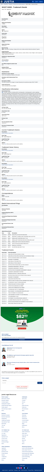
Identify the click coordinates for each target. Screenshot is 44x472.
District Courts (4, 440)
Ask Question (22, 339)
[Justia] (9, 2)
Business (4, 413)
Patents (3, 455)
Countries (4, 458)
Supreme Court (5, 436)
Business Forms (5, 451)
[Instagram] (21, 468)
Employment (4, 418)
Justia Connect (5, 470)
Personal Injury (25, 408)
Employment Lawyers (6, 403)
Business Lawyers (5, 400)
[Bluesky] (24, 468)
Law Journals (24, 422)
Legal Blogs (4, 449)
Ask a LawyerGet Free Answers (6, 334)
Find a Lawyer (5, 378)
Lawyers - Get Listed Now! (22, 386)
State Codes (24, 433)
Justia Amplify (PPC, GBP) (27, 455)
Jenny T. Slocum (5, 61)
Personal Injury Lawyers (6, 408)
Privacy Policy (31, 470)
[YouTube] (18, 468)
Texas (23, 441)
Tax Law (3, 425)
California (24, 436)
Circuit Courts (4, 438)
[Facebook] (19, 468)
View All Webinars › (22, 368)
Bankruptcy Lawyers (6, 398)
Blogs (23, 423)
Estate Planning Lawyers (6, 405)
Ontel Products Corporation (7, 133)
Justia (2, 4)
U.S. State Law (25, 430)
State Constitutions (26, 431)
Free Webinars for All (7, 345)
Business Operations (6, 416)
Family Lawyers (5, 407)
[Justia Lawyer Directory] (27, 468)
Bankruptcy (24, 398)
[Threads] (22, 468)
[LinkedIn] (16, 468)
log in (5, 144)
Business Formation (6, 415)
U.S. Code (3, 433)
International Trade (6, 422)
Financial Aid (24, 418)
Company (16, 470)
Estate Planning (25, 405)
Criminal (23, 400)
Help (19, 470)
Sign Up (41, 1)
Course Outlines (25, 420)
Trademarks (6, 4)
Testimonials (24, 458)
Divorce (23, 402)
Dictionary (24, 415)
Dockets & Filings (5, 441)
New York (24, 440)
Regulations (4, 435)
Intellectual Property (6, 420)
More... (3, 410)
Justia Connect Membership (27, 448)
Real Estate (4, 423)
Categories (10, 4)
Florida (23, 438)
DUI (23, 403)
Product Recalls (5, 453)
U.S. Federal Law (5, 430)
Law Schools (25, 413)
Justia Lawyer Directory (26, 449)
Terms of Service (24, 470)
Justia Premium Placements (27, 451)
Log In (36, 1)
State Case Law (25, 435)
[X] (26, 468)
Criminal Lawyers (5, 402)
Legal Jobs (4, 448)
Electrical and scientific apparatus (19, 4)
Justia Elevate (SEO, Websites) (28, 453)
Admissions (24, 416)
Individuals (24, 397)
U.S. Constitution (5, 431)
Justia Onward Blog (26, 456)
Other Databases (6, 446)
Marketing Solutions (26, 446)
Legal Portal (11, 470)
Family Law (24, 407)
